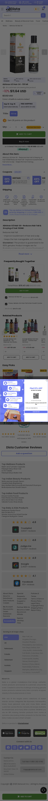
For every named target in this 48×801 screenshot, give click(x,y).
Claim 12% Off (36, 412)
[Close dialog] (47, 380)
